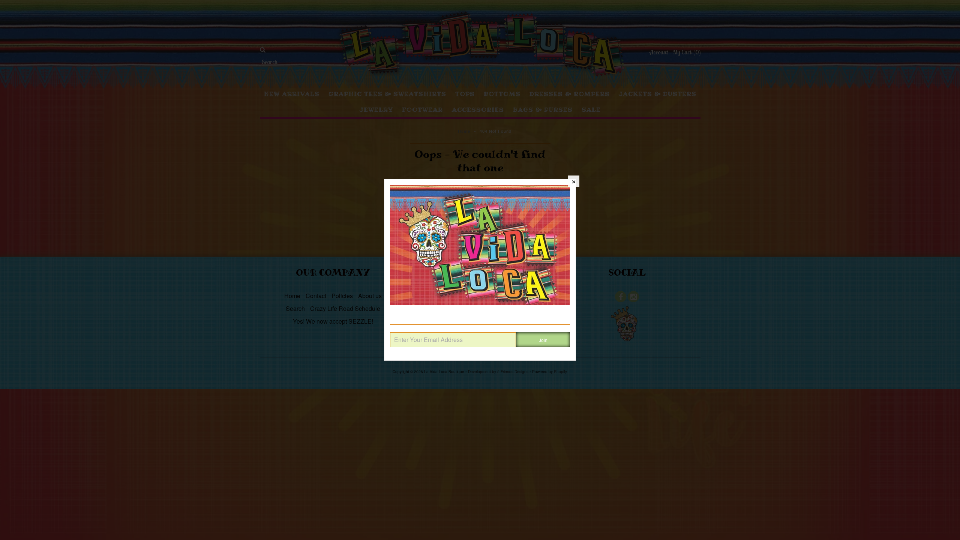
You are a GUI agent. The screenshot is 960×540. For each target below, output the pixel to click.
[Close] (573, 181)
